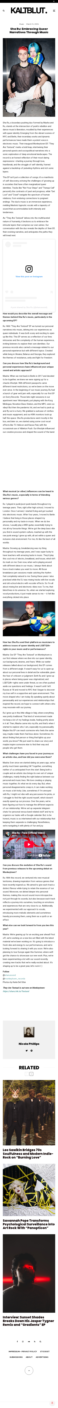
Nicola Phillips (29, 1044)
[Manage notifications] (52, 1403)
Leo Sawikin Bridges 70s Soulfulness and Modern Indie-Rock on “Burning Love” (28, 1153)
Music (21, 24)
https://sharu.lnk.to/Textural (16, 991)
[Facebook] (17, 1342)
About (29, 1357)
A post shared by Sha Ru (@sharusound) (29, 307)
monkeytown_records (15, 978)
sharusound (10, 975)
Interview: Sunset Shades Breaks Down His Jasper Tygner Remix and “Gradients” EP (28, 1321)
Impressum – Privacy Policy (23, 1351)
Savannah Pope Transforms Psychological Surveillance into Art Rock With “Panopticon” (29, 1224)
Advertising (42, 1357)
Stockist (45, 1351)
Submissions (16, 1357)
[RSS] (34, 1342)
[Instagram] (23, 1342)
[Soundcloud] (29, 1342)
